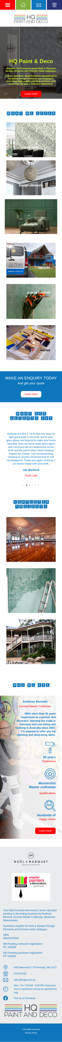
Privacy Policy (31, 1033)
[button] (7, 5)
